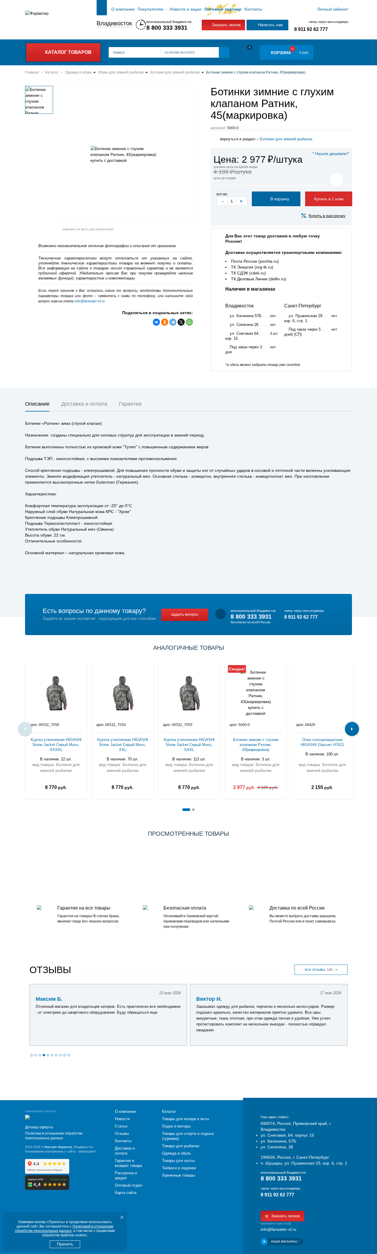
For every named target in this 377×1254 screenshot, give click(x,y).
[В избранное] (336, 179)
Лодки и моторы (176, 1126)
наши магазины (285, 1241)
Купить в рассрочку (327, 215)
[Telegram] (172, 322)
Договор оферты (39, 1127)
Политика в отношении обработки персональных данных (53, 1135)
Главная (102, 9)
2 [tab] (193, 809)
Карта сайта (125, 1192)
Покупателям (150, 9)
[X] (181, 322)
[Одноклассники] (164, 322)
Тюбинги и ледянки (179, 1168)
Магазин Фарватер (58, 1147)
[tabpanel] (56, 728)
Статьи (121, 1126)
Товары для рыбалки (180, 1146)
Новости (122, 1119)
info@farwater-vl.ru (90, 301)
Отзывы (122, 1133)
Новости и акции (185, 9)
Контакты (253, 9)
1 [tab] (186, 809)
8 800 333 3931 (166, 27)
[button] (31, 1055)
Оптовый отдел (128, 1185)
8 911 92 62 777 (311, 29)
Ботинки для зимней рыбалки (286, 139)
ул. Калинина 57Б (246, 316)
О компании (123, 9)
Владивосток (114, 23)
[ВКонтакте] (156, 322)
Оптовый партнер (223, 9)
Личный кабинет (332, 9)
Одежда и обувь (176, 1153)
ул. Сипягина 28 (244, 324)
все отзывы (318, 969)
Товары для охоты (178, 1160)
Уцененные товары (178, 1175)
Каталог (169, 1111)
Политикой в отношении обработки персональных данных (64, 1228)
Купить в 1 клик (328, 198)
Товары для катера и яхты (185, 1119)
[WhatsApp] (189, 322)
